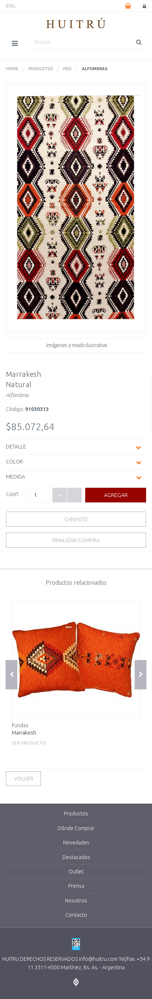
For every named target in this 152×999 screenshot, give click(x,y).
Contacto (76, 915)
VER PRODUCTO (29, 733)
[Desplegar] (138, 447)
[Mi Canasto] (128, 6)
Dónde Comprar (76, 828)
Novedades (76, 842)
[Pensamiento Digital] (76, 982)
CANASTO (76, 519)
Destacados (76, 857)
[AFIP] (76, 944)
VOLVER (23, 779)
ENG (10, 6)
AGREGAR (116, 495)
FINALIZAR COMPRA (76, 540)
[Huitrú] (76, 23)
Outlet (76, 871)
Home (12, 68)
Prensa (76, 886)
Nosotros (76, 901)
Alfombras (94, 68)
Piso (67, 68)
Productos (40, 68)
